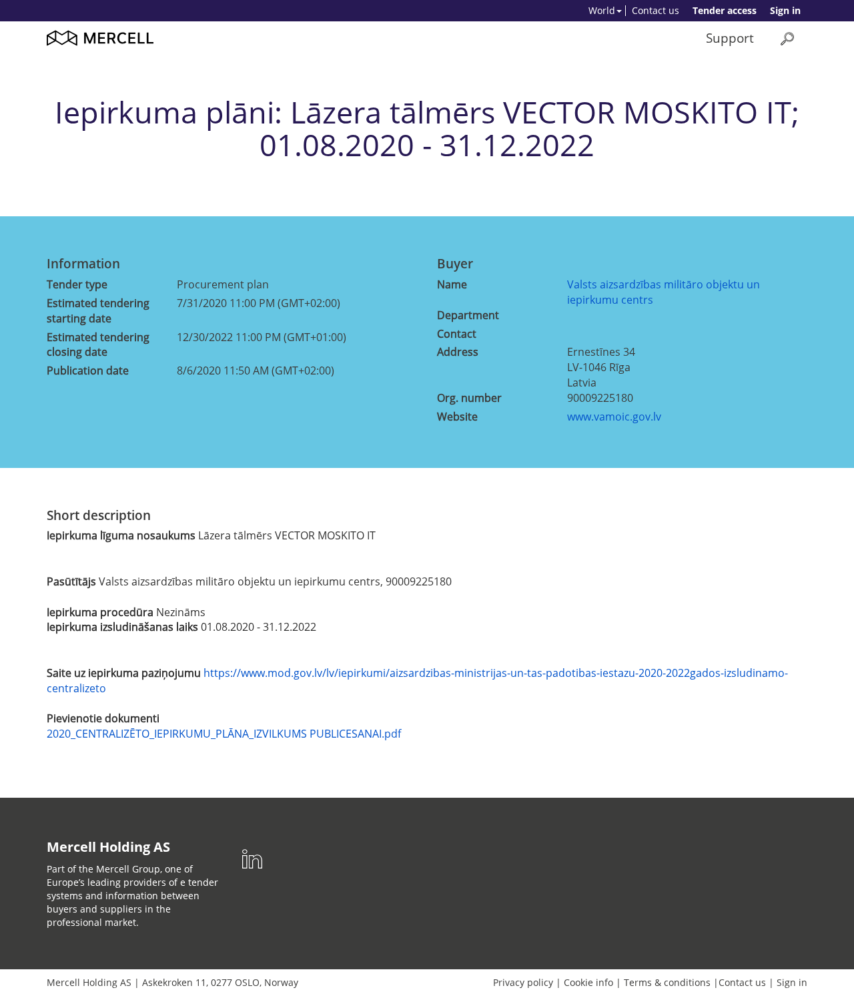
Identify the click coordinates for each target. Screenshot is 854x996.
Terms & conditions (667, 982)
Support (730, 38)
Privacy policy (523, 982)
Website (457, 416)
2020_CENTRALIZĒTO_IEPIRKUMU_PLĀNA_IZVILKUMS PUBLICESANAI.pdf (224, 733)
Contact (456, 333)
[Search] (787, 38)
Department (468, 315)
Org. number (469, 398)
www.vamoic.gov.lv (614, 416)
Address (457, 351)
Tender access (725, 10)
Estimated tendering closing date (98, 345)
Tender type (77, 284)
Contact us (655, 10)
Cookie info (588, 982)
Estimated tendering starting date (98, 311)
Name (452, 284)
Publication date (88, 370)
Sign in (785, 10)
